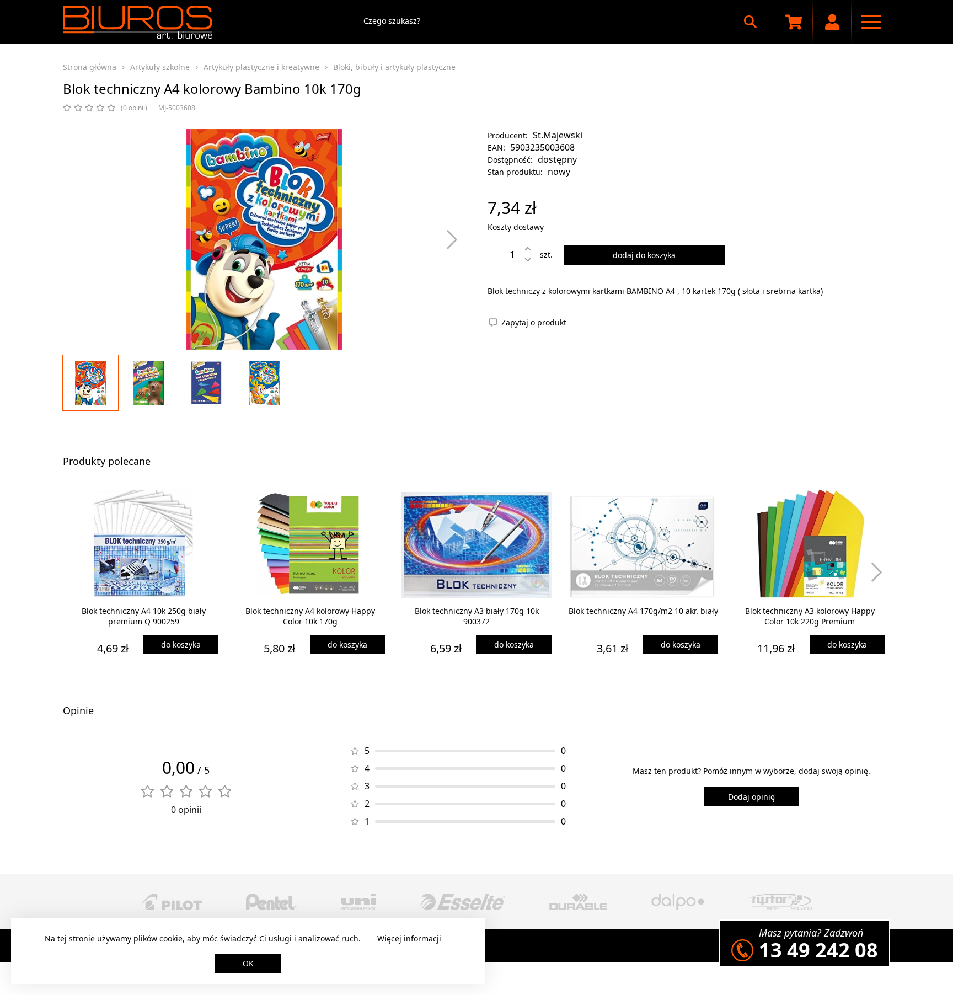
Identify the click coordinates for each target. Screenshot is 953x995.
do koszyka (181, 644)
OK (248, 963)
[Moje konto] (832, 22)
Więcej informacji (409, 938)
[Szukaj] (750, 22)
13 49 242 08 (818, 950)
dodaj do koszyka (644, 255)
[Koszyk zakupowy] (793, 22)
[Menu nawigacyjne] (871, 22)
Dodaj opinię (751, 796)
